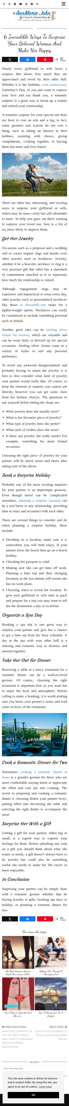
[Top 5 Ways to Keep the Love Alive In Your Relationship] (18, 993)
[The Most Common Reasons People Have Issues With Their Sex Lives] (18, 952)
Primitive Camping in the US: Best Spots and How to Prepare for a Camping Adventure (17, 1036)
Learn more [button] (45, 1086)
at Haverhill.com (33, 305)
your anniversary (54, 85)
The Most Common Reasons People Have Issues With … (18, 972)
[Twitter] (4, 4)
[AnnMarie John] (34, 12)
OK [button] (33, 1095)
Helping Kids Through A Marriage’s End (50, 972)
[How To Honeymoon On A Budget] (51, 993)
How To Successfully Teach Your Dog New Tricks (51, 1032)
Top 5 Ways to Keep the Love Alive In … (18, 1014)
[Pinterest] (15, 4)
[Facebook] (32, 4)
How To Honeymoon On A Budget (51, 1014)
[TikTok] (26, 4)
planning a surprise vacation (40, 500)
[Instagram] (10, 4)
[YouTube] (20, 4)
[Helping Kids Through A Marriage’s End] (51, 952)
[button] (65, 4)
